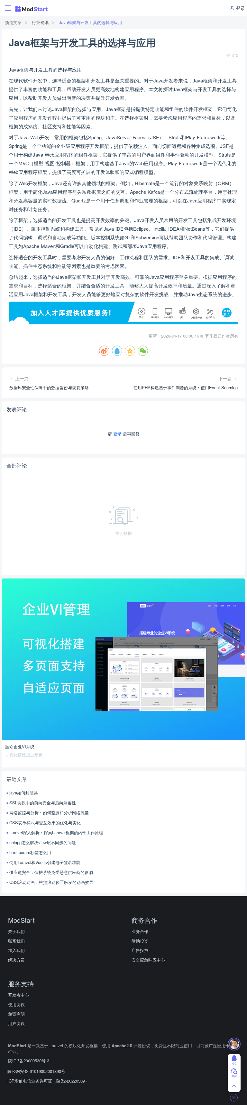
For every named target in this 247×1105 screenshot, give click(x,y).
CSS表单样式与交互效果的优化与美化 (45, 822)
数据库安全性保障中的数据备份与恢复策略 (49, 387)
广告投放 (140, 950)
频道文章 (13, 22)
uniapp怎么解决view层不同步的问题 (42, 842)
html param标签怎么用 (30, 852)
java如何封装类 (23, 793)
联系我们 (16, 941)
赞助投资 (140, 941)
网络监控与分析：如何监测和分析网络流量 (49, 812)
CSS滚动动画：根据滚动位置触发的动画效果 (51, 882)
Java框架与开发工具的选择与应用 (90, 22)
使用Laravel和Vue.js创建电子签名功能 (44, 862)
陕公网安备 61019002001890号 (36, 1071)
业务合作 (140, 931)
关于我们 (16, 931)
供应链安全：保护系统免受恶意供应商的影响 (51, 872)
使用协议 (16, 1004)
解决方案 (16, 960)
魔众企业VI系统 (19, 746)
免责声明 (16, 1014)
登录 (240, 8)
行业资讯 (40, 22)
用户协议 (16, 1023)
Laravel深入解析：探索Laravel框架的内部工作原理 (56, 832)
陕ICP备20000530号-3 (28, 1061)
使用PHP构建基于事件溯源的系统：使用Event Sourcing (185, 387)
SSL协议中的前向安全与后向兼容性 (42, 803)
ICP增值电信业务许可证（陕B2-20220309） (48, 1081)
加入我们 (16, 950)
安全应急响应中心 (148, 960)
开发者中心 (18, 995)
